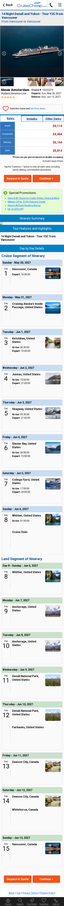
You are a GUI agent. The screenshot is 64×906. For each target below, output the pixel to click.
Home (8, 904)
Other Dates (53, 118)
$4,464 (57, 134)
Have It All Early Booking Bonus (24, 205)
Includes (32, 118)
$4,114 (57, 126)
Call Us (56, 904)
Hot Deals (32, 904)
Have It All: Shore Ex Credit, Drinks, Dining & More (33, 198)
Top (18, 893)
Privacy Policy (47, 893)
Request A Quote (18, 178)
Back (8, 5)
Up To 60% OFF (16, 209)
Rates (10, 118)
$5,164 (57, 142)
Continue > (46, 178)
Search (20, 904)
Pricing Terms (30, 893)
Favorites (43, 904)
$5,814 (57, 150)
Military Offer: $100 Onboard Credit (26, 201)
